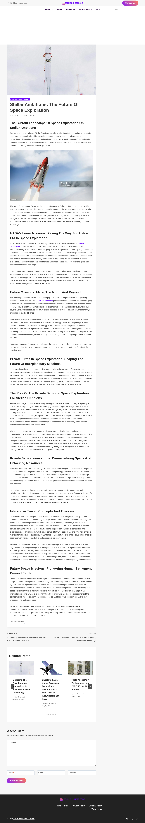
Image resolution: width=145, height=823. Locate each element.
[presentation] (21, 668)
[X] (132, 818)
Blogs (59, 9)
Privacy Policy (78, 806)
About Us (49, 9)
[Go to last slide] (12, 686)
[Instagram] (136, 818)
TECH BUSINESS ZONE (23, 818)
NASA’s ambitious (45, 301)
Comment (12, 742)
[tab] (47, 714)
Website (72, 773)
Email (41, 773)
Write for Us (97, 809)
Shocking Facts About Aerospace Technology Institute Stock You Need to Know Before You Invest (51, 689)
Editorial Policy (85, 9)
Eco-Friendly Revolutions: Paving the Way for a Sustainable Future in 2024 (26, 637)
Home (97, 9)
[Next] (90, 686)
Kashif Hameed (17, 116)
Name (11, 773)
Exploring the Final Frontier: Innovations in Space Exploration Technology (22, 686)
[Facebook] (127, 818)
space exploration (17, 622)
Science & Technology (19, 99)
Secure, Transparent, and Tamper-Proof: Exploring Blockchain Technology (74, 637)
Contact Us (130, 3)
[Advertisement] (72, 28)
